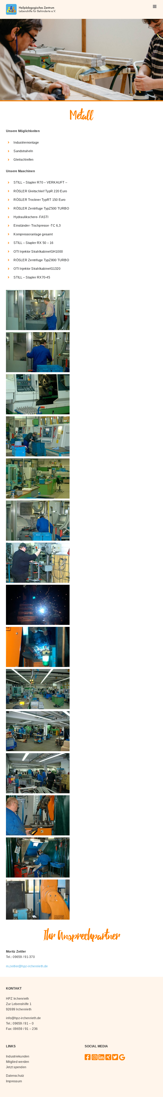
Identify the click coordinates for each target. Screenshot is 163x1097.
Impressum (14, 1081)
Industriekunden (17, 1056)
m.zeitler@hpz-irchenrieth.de (27, 966)
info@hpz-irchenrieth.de (23, 1018)
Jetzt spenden (16, 1067)
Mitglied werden (17, 1061)
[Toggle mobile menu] (155, 6)
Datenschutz (15, 1075)
